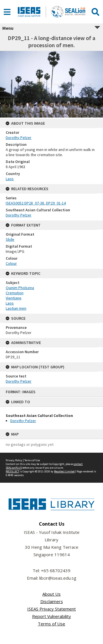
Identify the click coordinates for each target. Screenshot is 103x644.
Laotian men (16, 308)
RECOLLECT (12, 471)
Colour (11, 263)
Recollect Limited (64, 471)
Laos (10, 178)
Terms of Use (32, 460)
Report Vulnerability (51, 616)
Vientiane (13, 298)
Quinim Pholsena (20, 287)
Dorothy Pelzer (23, 420)
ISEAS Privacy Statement (51, 609)
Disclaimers (51, 601)
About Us (51, 594)
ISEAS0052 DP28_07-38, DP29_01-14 (36, 203)
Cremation (14, 292)
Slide (10, 239)
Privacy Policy (14, 460)
